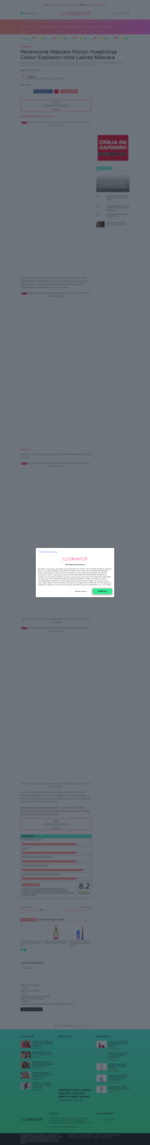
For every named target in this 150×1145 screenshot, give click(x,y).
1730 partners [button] (50, 569)
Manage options (81, 591)
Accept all (102, 591)
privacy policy (101, 585)
